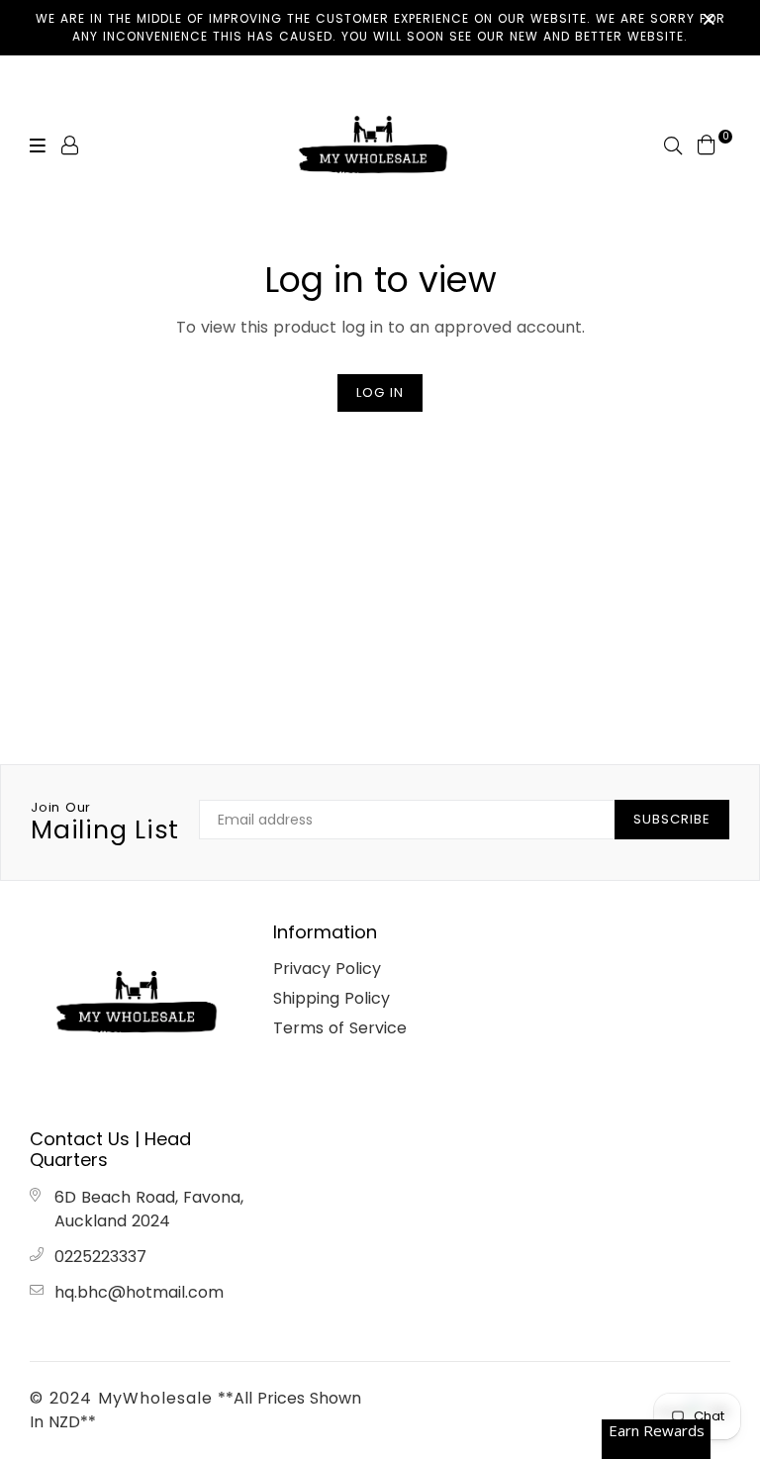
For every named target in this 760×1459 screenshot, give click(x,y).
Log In (380, 392)
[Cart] (706, 144)
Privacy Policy (327, 968)
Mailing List (105, 822)
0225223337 (100, 1256)
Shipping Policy (331, 998)
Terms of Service (340, 1028)
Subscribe (672, 819)
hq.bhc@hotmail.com (139, 1292)
